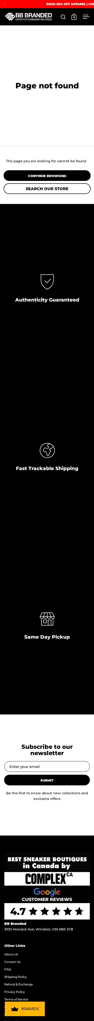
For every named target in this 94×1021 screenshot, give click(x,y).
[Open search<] (63, 16)
